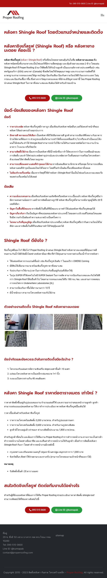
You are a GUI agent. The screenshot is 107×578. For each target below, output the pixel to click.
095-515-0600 (79, 3)
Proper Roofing (75, 572)
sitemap (60, 535)
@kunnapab (99, 3)
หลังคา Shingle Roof (31, 60)
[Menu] (102, 15)
